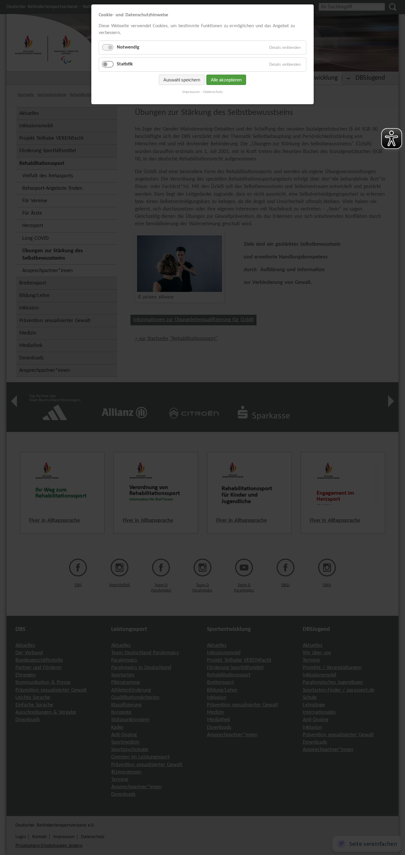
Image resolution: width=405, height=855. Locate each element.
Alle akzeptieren (226, 79)
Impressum (191, 92)
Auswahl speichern (181, 79)
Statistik (125, 64)
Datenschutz (213, 92)
